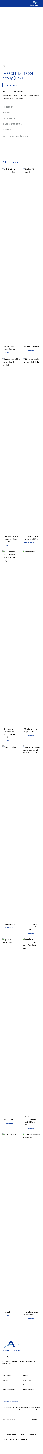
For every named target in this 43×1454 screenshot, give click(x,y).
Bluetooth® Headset (31, 346)
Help (22, 1435)
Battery (17, 95)
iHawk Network (28, 1390)
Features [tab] (6, 113)
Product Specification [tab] (12, 124)
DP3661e (13, 98)
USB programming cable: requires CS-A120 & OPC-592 (31, 927)
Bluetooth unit (8, 1312)
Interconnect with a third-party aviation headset (11, 539)
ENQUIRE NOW (12, 85)
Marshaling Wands (8, 1390)
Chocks (25, 1376)
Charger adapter (10, 924)
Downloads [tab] (8, 130)
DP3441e (5, 98)
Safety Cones (27, 1380)
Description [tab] (7, 107)
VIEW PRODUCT (9, 353)
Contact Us (32, 1435)
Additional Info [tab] (9, 118)
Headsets (5, 1380)
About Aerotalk (7, 1376)
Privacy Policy (11, 1435)
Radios (20, 98)
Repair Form (27, 1385)
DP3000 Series (32, 95)
